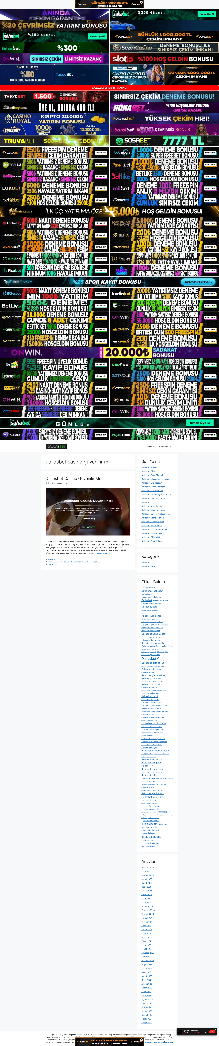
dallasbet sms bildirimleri (161, 754)
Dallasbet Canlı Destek (153, 633)
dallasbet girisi (162, 652)
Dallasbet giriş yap (151, 669)
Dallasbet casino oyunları (80, 562)
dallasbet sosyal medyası (148, 757)
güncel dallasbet (148, 833)
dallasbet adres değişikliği (151, 604)
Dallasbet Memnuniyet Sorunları (156, 494)
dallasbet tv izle (149, 775)
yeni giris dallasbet (148, 846)
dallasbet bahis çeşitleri (148, 619)
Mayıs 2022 (146, 1011)
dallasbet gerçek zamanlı (148, 652)
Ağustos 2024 (147, 906)
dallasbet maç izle (163, 705)
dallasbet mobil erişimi (148, 711)
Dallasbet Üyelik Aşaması (153, 487)
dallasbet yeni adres (152, 793)
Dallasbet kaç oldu (150, 699)
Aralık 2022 (146, 984)
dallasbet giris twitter (150, 655)
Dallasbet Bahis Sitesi (151, 616)
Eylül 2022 (146, 995)
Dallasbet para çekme (151, 744)
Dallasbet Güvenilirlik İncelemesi (156, 514)
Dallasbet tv (147, 766)
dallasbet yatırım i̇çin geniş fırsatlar (151, 790)
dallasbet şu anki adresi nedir (150, 818)
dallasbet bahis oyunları (148, 613)
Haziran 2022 (147, 1007)
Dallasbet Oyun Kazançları (153, 510)
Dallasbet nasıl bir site (153, 723)
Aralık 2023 (146, 937)
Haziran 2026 (147, 867)
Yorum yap (52, 564)
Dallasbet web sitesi (148, 781)
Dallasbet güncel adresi (151, 678)
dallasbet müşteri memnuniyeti (152, 717)
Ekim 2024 (146, 898)
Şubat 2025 (146, 883)
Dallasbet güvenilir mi (150, 684)
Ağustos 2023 (147, 953)
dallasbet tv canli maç (152, 769)
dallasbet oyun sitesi (147, 735)
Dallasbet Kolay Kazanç (152, 506)
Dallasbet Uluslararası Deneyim (155, 479)
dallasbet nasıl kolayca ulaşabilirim (151, 727)
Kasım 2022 (146, 988)
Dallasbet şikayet (165, 812)
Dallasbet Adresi (149, 467)
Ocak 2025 (146, 887)
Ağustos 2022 (147, 999)
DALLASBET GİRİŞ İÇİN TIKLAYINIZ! (109, 88)
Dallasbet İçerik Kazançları (153, 498)
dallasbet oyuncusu (147, 733)
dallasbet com (167, 646)
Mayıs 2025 (146, 879)
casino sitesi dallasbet (151, 597)
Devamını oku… (104, 553)
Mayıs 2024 (146, 918)
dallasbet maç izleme (151, 708)
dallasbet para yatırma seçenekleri (154, 742)
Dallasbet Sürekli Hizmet (152, 522)
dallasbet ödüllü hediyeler (148, 812)
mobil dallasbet (148, 840)
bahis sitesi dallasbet (152, 590)
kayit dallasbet (151, 836)
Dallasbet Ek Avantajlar (152, 533)
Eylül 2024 (146, 902)
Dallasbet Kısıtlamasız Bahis (154, 529)
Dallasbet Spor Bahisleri (151, 760)
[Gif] (109, 211)
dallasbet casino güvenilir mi (59, 562)
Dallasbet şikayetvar (165, 815)
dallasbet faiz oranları (158, 649)
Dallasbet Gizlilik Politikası (150, 806)
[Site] (54, 152)
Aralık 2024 (146, 891)
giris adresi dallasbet (150, 821)
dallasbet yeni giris (149, 800)
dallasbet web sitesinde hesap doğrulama (153, 784)
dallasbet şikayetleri (148, 815)
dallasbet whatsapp (148, 787)
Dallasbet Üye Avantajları (150, 809)
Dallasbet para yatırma (153, 738)
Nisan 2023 (146, 968)
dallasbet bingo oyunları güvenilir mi (152, 622)
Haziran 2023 (147, 960)
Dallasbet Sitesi (147, 754)
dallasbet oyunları (159, 733)
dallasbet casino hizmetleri (151, 640)
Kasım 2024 (146, 895)
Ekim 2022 (146, 992)
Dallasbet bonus (149, 624)
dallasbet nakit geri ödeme (149, 720)
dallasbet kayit (149, 696)
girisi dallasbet (163, 824)
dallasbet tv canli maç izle (152, 772)
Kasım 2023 (146, 941)
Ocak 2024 (146, 933)
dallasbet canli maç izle (152, 627)
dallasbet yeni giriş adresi (149, 803)
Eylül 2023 (146, 949)
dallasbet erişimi (146, 649)
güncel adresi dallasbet (151, 830)
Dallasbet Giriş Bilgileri (151, 537)
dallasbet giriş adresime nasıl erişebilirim (153, 666)
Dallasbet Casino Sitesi (151, 646)
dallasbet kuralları (148, 705)
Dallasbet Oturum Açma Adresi (152, 730)
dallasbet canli (163, 625)
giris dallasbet (95, 562)
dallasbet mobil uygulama (150, 714)
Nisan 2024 (146, 922)
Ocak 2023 (146, 980)
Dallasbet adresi (150, 606)
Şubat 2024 (146, 929)
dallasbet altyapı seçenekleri (149, 610)
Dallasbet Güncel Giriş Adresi (152, 681)
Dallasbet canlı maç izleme (151, 637)
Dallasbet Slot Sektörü (151, 525)
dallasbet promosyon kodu (155, 750)
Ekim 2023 (146, 945)
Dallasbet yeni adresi (153, 796)
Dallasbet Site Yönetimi (152, 491)
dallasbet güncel (147, 672)
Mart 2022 (146, 1019)
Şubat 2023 (146, 976)
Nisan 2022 (146, 1015)
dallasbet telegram (151, 762)
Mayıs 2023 (146, 964)
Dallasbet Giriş (165, 446)
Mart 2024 (146, 926)
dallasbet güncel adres (153, 675)
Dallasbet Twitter (150, 778)
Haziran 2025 (147, 875)
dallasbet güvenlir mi (149, 687)
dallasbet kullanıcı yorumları (151, 702)
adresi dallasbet (148, 588)
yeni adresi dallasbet (150, 843)
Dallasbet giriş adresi (153, 662)
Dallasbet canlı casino (150, 631)
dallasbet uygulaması (166, 779)
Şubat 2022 (146, 1023)
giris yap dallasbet (150, 827)
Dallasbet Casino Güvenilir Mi (73, 478)
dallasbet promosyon (149, 748)
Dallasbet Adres (160, 600)
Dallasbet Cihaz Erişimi (151, 541)
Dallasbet (151, 446)
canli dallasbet (146, 594)
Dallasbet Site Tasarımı (152, 483)
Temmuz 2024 (148, 910)
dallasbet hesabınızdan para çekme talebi (153, 690)
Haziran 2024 (147, 914)
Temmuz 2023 (148, 957)
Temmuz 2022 (148, 1003)
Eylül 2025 (146, 871)
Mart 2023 (146, 972)
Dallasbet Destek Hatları (152, 518)
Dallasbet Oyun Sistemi (152, 475)
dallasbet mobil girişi (162, 711)
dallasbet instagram (149, 693)
